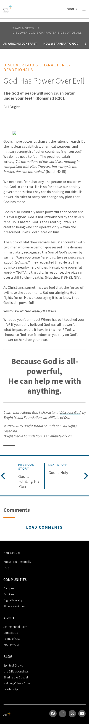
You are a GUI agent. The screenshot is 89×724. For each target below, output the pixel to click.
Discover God (70, 412)
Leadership (10, 689)
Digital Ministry (12, 600)
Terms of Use (11, 639)
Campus (8, 588)
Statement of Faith (15, 627)
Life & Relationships (16, 671)
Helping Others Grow (17, 683)
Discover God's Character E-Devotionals (47, 32)
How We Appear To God (61, 43)
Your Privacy (11, 644)
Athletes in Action (14, 606)
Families (8, 594)
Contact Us (10, 633)
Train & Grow (24, 28)
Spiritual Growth (13, 665)
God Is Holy (58, 472)
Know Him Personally (17, 562)
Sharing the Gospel (15, 677)
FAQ (6, 568)
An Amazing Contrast (20, 43)
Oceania (39, 20)
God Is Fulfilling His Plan (28, 481)
